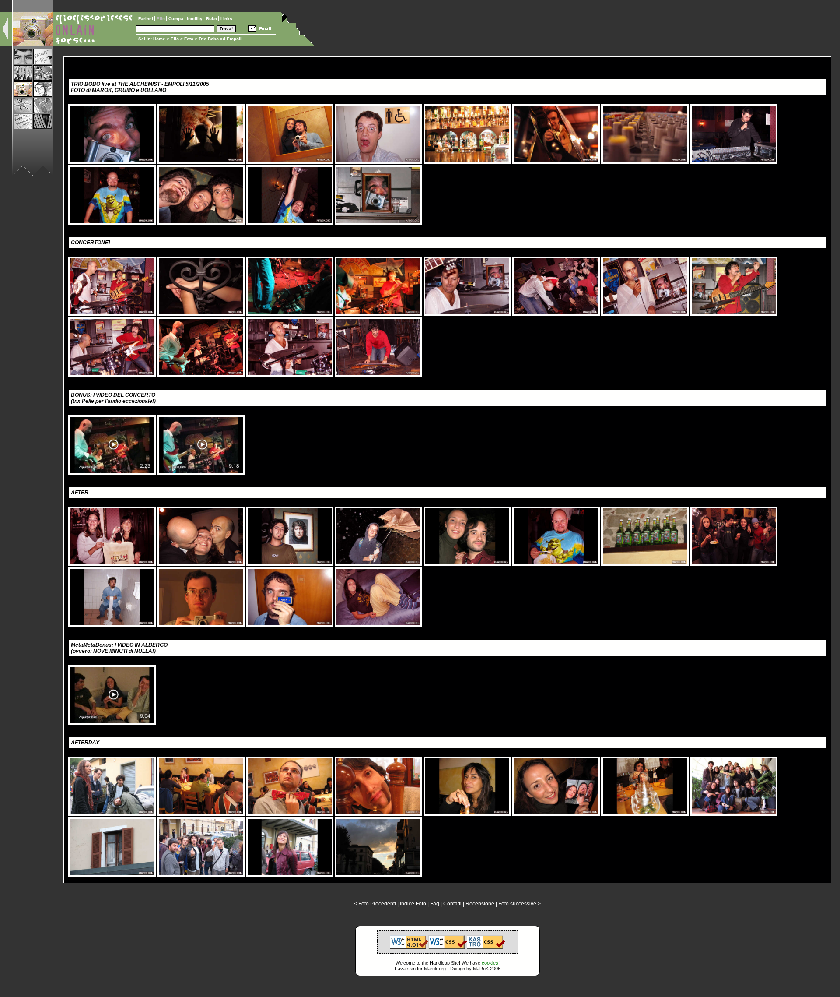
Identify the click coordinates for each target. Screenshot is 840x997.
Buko (212, 18)
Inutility (195, 18)
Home (159, 38)
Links (226, 18)
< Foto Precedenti (375, 904)
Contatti (452, 904)
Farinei (146, 18)
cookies (490, 962)
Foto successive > (519, 904)
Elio (175, 38)
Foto (188, 38)
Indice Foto (413, 904)
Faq (434, 904)
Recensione (480, 904)
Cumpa (176, 18)
